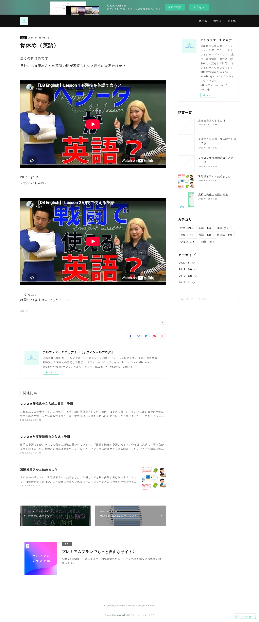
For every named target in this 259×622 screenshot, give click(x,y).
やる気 (232, 20)
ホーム (203, 20)
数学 (186, 227)
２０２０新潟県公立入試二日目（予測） (48, 403)
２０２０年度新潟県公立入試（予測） (46, 436)
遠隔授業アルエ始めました (39, 469)
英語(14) (25, 310)
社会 (186, 234)
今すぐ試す (174, 7)
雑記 (207, 241)
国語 (204, 234)
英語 (23, 37)
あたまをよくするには (211, 120)
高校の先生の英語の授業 (213, 194)
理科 (223, 227)
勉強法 (217, 20)
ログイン (199, 7)
